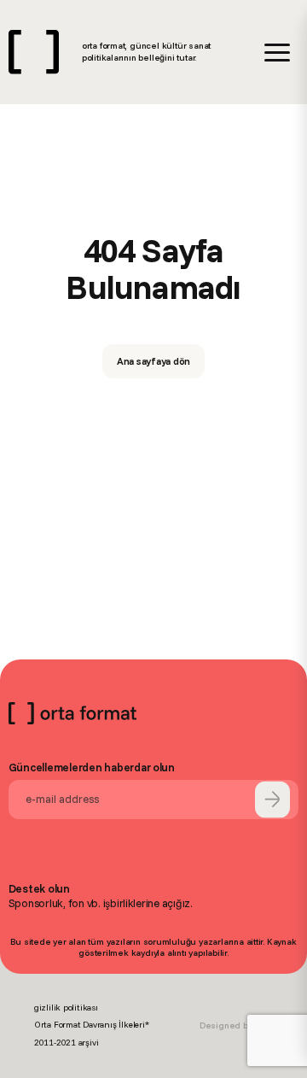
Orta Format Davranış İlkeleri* (91, 1024)
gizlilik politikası (66, 1007)
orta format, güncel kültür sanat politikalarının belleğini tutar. (146, 51)
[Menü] (277, 52)
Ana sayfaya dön (154, 360)
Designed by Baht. (236, 1025)
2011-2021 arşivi (66, 1042)
